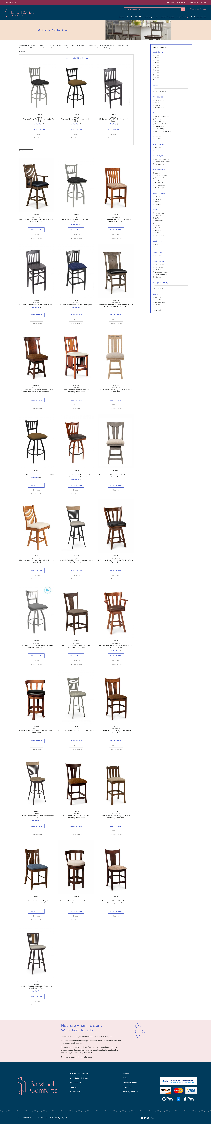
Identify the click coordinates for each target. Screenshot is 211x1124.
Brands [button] (129, 17)
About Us (126, 1074)
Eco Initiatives (75, 1083)
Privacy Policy (128, 1087)
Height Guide (75, 1092)
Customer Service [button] (198, 17)
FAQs (125, 1078)
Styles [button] (121, 17)
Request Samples (85, 1057)
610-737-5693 (12, 2)
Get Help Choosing (68, 1057)
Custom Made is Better (79, 1074)
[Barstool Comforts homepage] (20, 13)
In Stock (203, 2)
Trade (193, 2)
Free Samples (181, 2)
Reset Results (157, 310)
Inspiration (181, 17)
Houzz (148, 1118)
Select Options (39, 129)
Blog (152, 1118)
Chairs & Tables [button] (151, 17)
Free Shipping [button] (170, 2)
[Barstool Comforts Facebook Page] (142, 1118)
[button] (39, 138)
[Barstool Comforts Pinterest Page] (145, 1118)
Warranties (74, 1087)
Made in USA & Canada (79, 1078)
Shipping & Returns (130, 1083)
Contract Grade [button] (167, 17)
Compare (40, 134)
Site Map (57, 1118)
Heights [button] (138, 17)
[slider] (154, 88)
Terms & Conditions (130, 1092)
